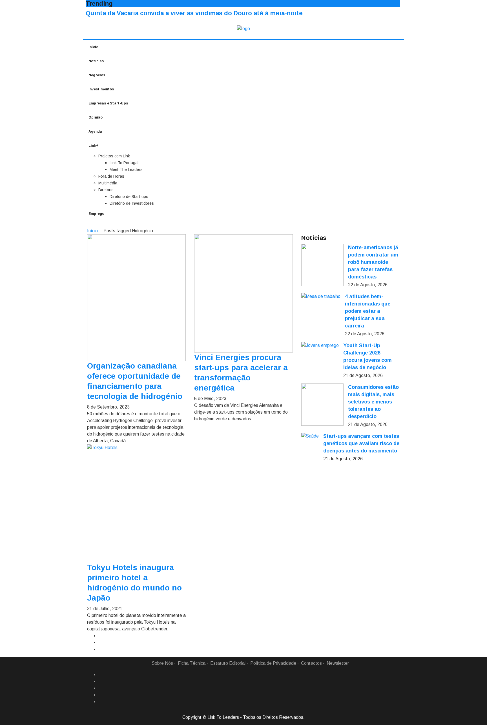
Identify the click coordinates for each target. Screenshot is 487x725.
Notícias (96, 61)
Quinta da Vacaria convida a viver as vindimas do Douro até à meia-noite (194, 13)
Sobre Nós (162, 663)
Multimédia (107, 183)
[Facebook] (100, 674)
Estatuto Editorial (227, 663)
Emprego (96, 214)
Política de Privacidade (273, 663)
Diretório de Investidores (132, 203)
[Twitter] (100, 688)
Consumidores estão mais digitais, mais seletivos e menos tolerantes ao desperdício (373, 401)
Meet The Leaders (126, 169)
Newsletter (338, 663)
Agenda (95, 131)
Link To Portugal (124, 162)
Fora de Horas (111, 176)
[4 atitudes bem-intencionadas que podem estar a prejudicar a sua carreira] (320, 296)
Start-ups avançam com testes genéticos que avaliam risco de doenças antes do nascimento (361, 443)
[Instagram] (100, 695)
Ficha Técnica (191, 663)
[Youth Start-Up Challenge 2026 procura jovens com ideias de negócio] (320, 345)
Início (93, 47)
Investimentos (101, 89)
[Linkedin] (100, 681)
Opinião (95, 117)
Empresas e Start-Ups (108, 103)
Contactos (311, 663)
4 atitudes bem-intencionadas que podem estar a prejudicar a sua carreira (367, 311)
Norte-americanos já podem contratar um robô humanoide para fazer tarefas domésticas (373, 262)
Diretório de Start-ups (129, 196)
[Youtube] (100, 701)
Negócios (96, 75)
